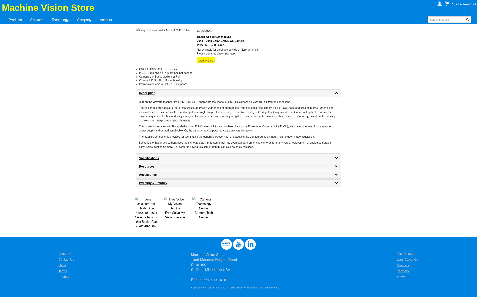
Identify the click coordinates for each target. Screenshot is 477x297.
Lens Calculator (408, 259)
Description (147, 93)
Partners (403, 271)
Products (16, 19)
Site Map (401, 276)
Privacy (64, 277)
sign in (209, 53)
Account (106, 19)
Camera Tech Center (204, 214)
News (62, 265)
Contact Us (66, 259)
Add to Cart (206, 60)
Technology (61, 19)
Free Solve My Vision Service (175, 214)
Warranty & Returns (153, 183)
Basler (201, 36)
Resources (146, 166)
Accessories (148, 174)
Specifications (149, 158)
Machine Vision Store (48, 8)
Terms (63, 271)
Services (37, 19)
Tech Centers (406, 254)
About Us (65, 254)
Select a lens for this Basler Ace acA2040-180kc (146, 221)
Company (84, 19)
